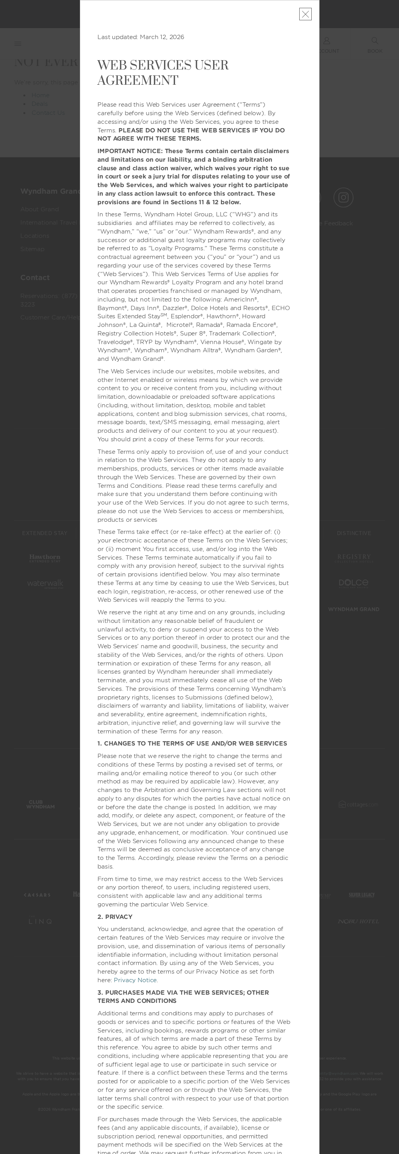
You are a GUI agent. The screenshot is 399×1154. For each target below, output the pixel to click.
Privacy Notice (135, 980)
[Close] (305, 14)
